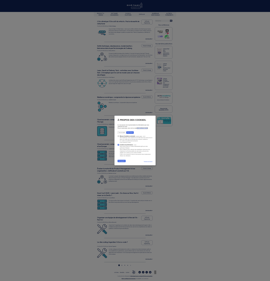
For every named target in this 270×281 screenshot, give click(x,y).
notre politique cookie (142, 128)
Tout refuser (130, 132)
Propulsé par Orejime (148, 161)
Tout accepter (121, 132)
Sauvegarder (121, 161)
